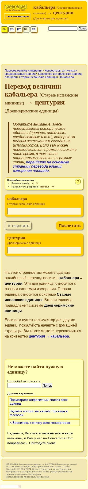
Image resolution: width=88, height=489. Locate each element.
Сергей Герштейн (42, 469)
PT (19, 29)
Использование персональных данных (27, 476)
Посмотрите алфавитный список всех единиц (39, 401)
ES (12, 29)
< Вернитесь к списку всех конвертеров (40, 422)
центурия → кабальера (49, 336)
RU (26, 29)
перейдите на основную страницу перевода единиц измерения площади (41, 166)
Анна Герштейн (62, 469)
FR (34, 29)
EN (4, 29)
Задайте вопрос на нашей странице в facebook (39, 413)
